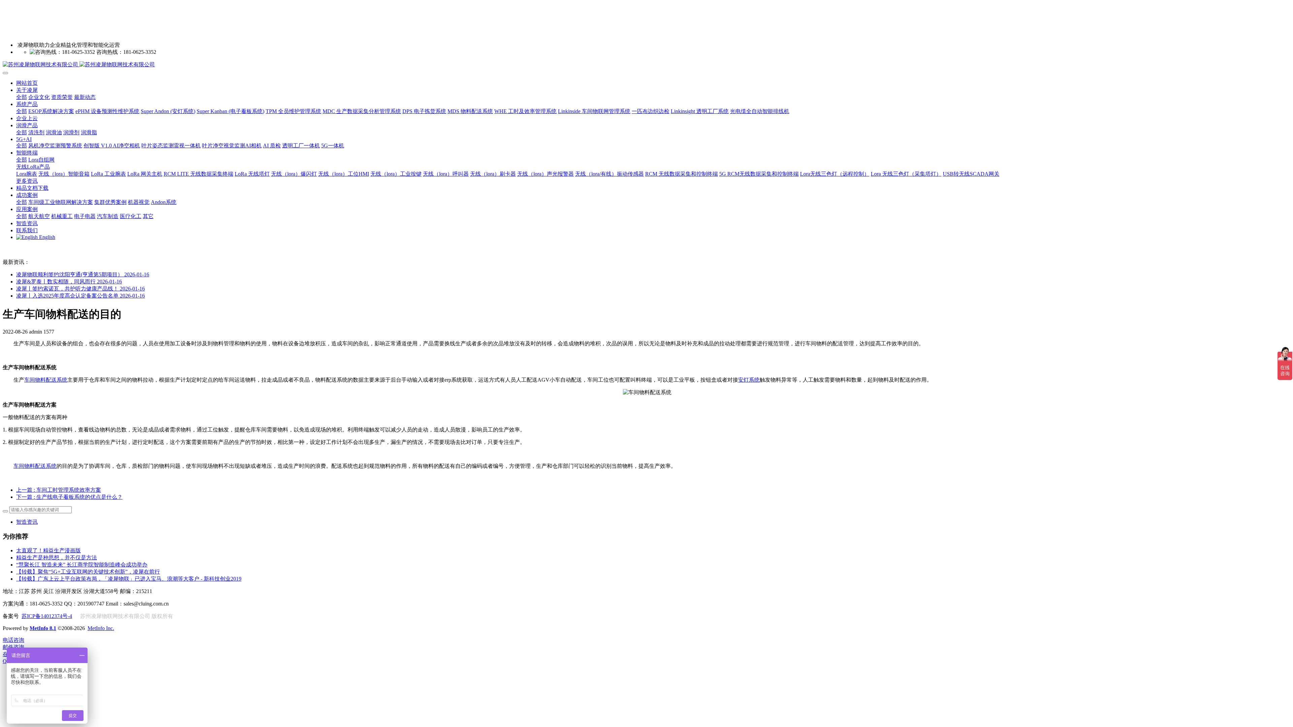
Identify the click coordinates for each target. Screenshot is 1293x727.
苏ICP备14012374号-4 (47, 616)
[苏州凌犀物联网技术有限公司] (646, 64)
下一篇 (69, 497)
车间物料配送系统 (45, 380)
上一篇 (58, 490)
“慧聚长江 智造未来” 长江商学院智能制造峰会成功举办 (81, 564)
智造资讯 (27, 522)
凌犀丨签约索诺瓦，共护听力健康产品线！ (80, 288)
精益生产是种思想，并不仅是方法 (56, 557)
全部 (21, 97)
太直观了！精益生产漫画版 (48, 550)
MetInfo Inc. (101, 628)
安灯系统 (749, 380)
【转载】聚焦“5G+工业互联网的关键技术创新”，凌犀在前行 (88, 572)
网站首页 (27, 83)
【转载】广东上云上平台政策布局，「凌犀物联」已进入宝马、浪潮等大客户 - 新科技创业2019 (128, 579)
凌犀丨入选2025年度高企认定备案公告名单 (80, 296)
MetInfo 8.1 (43, 628)
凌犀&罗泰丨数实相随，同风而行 (69, 281)
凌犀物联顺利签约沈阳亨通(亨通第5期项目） (82, 274)
